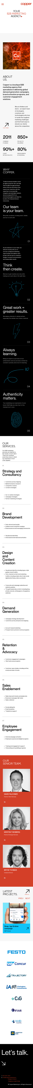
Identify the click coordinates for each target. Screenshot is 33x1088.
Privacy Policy (12, 1079)
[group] (16, 918)
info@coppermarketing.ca (9, 1077)
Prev (20, 898)
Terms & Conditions (14, 1081)
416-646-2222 (6, 1075)
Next (27, 898)
